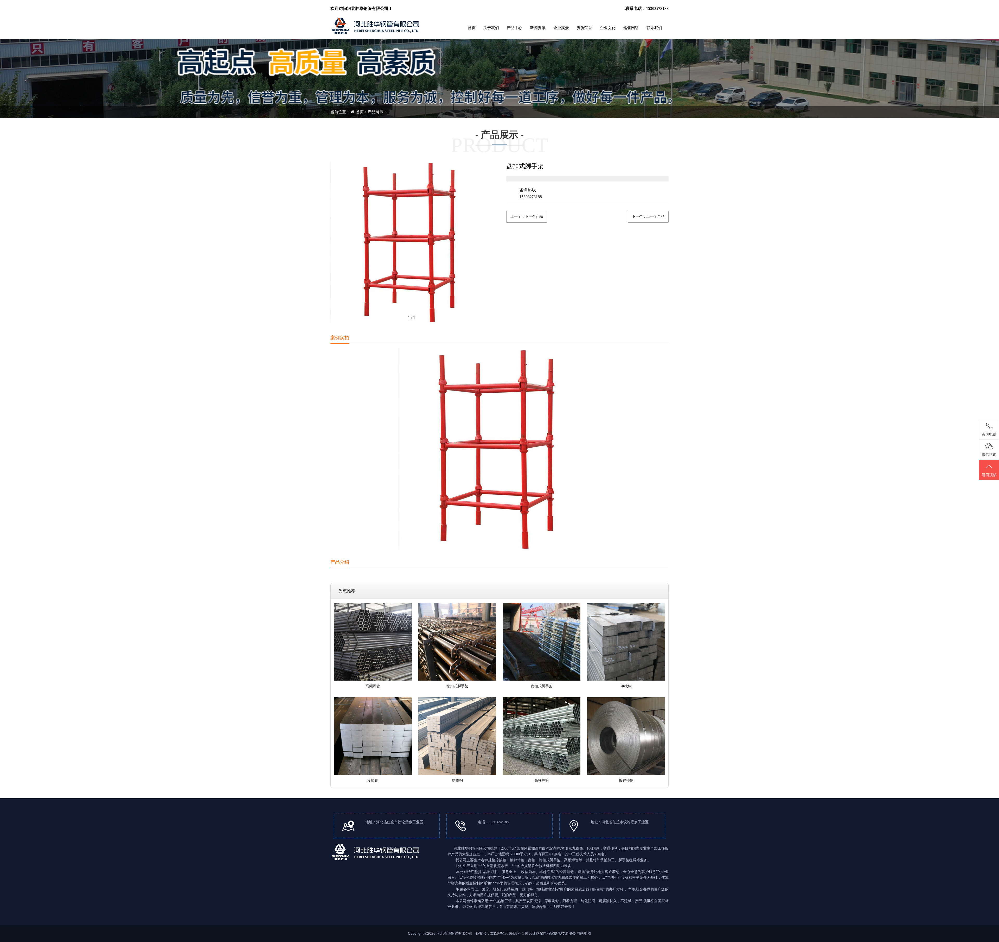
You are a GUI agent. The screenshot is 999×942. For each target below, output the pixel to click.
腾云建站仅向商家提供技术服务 (550, 933)
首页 (472, 28)
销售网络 (631, 28)
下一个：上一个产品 (648, 216)
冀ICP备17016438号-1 (507, 933)
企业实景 (561, 28)
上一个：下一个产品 (526, 216)
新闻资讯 (538, 28)
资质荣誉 (584, 28)
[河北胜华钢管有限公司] (376, 25)
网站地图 (584, 933)
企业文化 (608, 28)
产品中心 (514, 28)
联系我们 (654, 28)
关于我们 (491, 28)
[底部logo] (376, 851)
